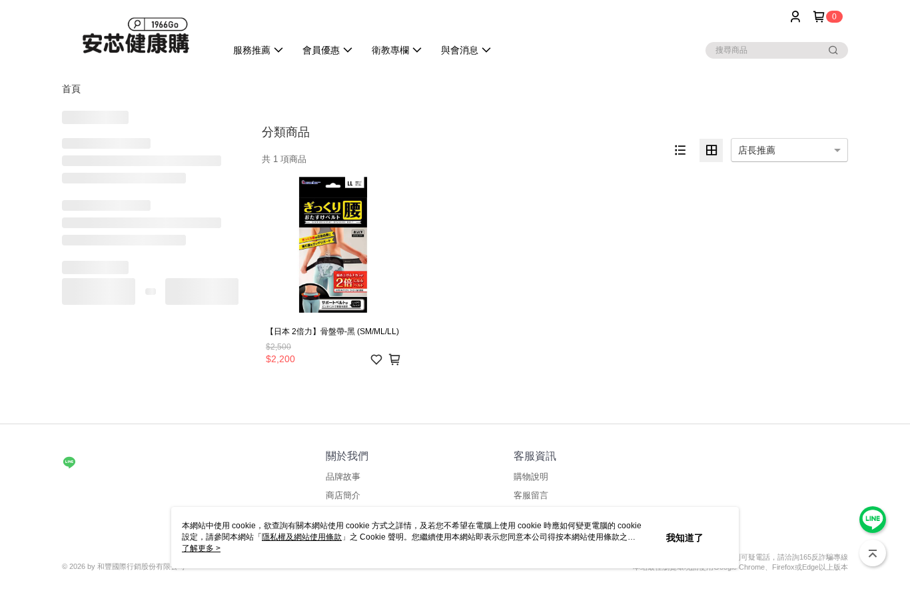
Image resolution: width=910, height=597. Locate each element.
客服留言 (531, 495)
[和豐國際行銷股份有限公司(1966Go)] (136, 35)
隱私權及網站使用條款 (302, 537)
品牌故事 (343, 477)
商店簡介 (343, 495)
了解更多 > (201, 548)
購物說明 (531, 477)
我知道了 (684, 537)
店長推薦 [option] (756, 150)
